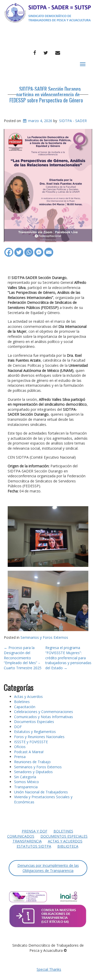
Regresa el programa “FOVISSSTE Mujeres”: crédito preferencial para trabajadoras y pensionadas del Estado (68, 657)
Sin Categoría (25, 776)
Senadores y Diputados (33, 771)
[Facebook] (8, 250)
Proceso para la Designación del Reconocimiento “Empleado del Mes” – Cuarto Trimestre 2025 (22, 657)
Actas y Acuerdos (28, 696)
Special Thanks (49, 969)
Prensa (20, 756)
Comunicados (20, 836)
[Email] (48, 250)
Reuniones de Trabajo (32, 761)
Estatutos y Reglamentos (35, 731)
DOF (18, 726)
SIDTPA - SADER (73, 120)
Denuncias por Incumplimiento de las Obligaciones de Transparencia (48, 868)
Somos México (26, 781)
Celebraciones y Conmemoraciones (43, 711)
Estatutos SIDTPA (34, 846)
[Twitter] (18, 250)
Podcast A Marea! (29, 751)
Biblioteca (67, 846)
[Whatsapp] (28, 250)
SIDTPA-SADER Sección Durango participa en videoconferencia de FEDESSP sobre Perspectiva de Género (46, 94)
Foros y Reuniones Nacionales (39, 736)
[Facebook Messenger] (38, 250)
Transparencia (26, 786)
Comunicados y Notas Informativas (43, 716)
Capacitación (24, 706)
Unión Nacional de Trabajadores (41, 792)
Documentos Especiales (34, 721)
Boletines (22, 701)
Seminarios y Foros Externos (44, 637)
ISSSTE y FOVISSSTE (31, 741)
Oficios (20, 746)
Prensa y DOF (34, 831)
